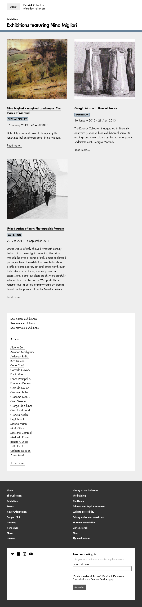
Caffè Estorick (80, 527)
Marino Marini (18, 423)
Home (10, 490)
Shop (75, 533)
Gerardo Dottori (19, 388)
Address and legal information (89, 506)
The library (78, 501)
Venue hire (12, 527)
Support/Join (14, 517)
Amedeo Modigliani (22, 352)
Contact (11, 538)
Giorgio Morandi (20, 410)
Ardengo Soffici (19, 356)
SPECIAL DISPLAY (17, 119)
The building (79, 495)
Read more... (14, 145)
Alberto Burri (17, 347)
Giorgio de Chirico (21, 405)
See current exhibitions (23, 319)
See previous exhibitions (24, 327)
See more (19, 463)
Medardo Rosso (19, 437)
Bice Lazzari (17, 361)
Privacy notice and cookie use (88, 517)
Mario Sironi (17, 428)
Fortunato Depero (20, 383)
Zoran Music (17, 455)
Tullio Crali (16, 446)
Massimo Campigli (21, 432)
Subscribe (79, 587)
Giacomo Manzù (20, 397)
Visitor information (17, 511)
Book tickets (83, 538)
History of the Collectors (85, 490)
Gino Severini (18, 401)
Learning (11, 522)
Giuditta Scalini (19, 414)
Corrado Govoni (20, 370)
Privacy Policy (79, 579)
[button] (13, 6)
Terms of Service (99, 579)
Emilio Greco (17, 374)
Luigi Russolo (17, 419)
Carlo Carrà (17, 365)
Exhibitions (12, 501)
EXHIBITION (82, 114)
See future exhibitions (22, 323)
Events (10, 506)
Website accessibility (83, 511)
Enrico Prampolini (20, 379)
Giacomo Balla (19, 392)
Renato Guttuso (19, 441)
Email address (81, 564)
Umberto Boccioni (20, 450)
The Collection (14, 495)
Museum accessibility (84, 522)
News (10, 533)
